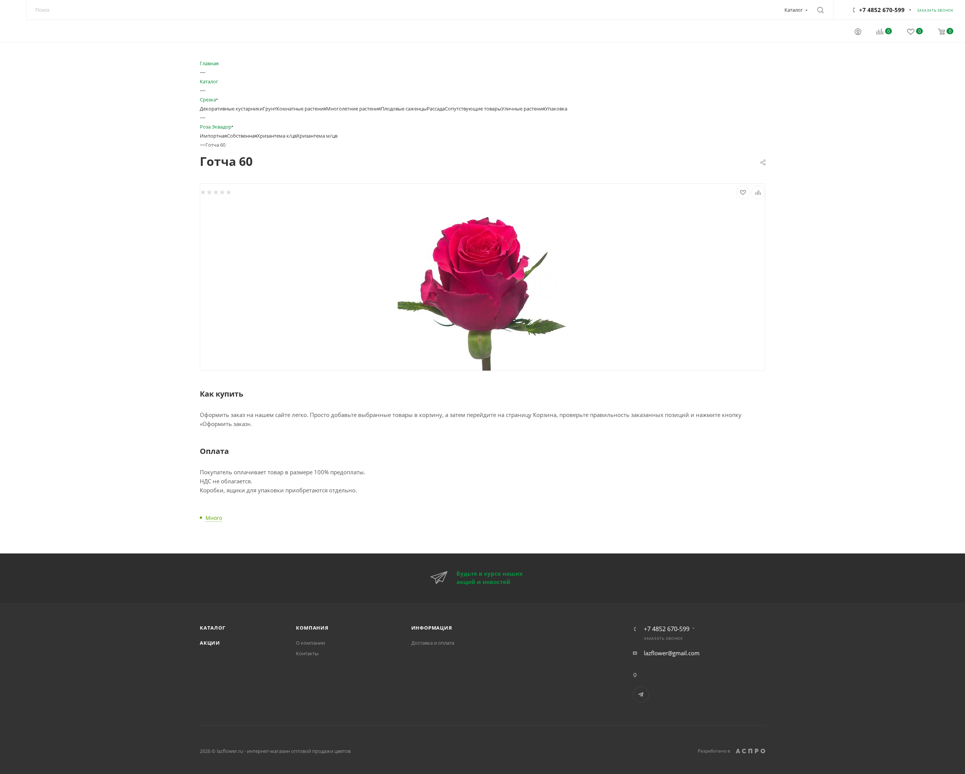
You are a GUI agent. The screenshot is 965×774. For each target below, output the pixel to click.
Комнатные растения (301, 108)
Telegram (641, 695)
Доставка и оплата (432, 642)
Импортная (213, 135)
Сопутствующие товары (473, 108)
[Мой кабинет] (858, 32)
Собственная (242, 135)
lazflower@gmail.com (672, 653)
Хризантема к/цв (277, 135)
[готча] (482, 285)
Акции (210, 642)
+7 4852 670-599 (882, 10)
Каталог (212, 627)
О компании (310, 642)
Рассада (436, 108)
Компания (312, 627)
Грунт (269, 108)
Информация (431, 627)
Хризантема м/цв (317, 135)
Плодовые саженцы (404, 108)
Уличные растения (523, 108)
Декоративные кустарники (231, 108)
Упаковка (556, 108)
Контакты (307, 653)
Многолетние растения (353, 108)
